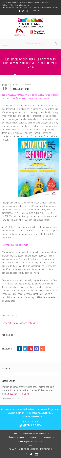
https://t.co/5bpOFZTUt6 (30, 416)
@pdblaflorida (8, 399)
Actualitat (45, 3)
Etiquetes (8, 335)
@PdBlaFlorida (32, 425)
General (27, 85)
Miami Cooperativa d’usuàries (19, 5)
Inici (3, 3)
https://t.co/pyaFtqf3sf (19, 393)
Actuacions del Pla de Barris (16, 3)
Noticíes (4, 5)
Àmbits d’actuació (33, 3)
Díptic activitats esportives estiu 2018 (20, 323)
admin (17, 85)
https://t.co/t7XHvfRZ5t (42, 413)
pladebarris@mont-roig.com (49, 8)
